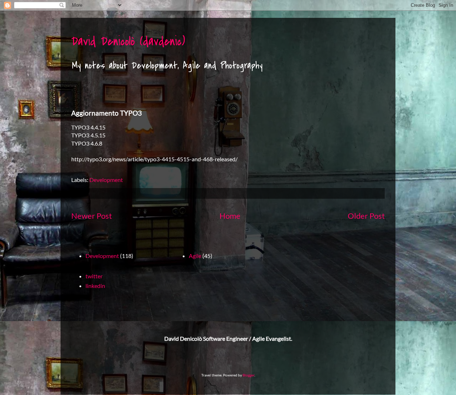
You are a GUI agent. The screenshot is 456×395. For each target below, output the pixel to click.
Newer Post (91, 216)
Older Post (366, 216)
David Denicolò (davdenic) (128, 41)
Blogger (248, 375)
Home (229, 216)
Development (106, 179)
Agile (195, 255)
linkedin (95, 285)
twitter (94, 276)
